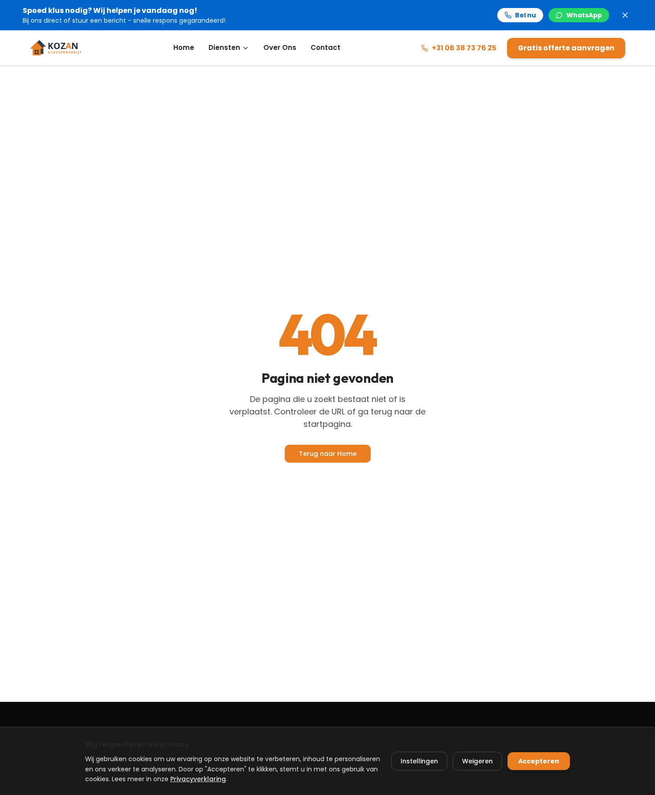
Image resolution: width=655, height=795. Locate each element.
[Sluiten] (625, 15)
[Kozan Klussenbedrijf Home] (61, 48)
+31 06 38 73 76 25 (464, 48)
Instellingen (419, 761)
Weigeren (477, 761)
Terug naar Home (327, 453)
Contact (325, 47)
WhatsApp (584, 15)
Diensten (224, 47)
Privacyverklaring (198, 779)
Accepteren (538, 761)
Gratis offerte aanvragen (566, 48)
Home (183, 47)
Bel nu (525, 15)
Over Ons (279, 47)
